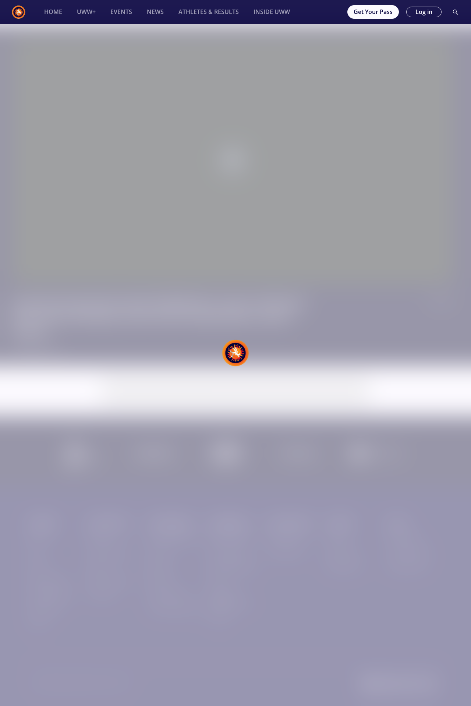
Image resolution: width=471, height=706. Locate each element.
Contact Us (102, 594)
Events (37, 552)
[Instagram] (389, 684)
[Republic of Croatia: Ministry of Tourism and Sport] (379, 458)
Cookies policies (407, 566)
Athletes (159, 566)
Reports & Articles (111, 580)
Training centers (169, 594)
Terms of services (409, 552)
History (97, 537)
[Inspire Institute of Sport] (82, 464)
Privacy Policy (404, 537)
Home (36, 537)
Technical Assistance (174, 608)
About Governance (231, 537)
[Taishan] (298, 454)
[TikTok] (409, 684)
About (335, 537)
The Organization (110, 552)
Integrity (219, 617)
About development (173, 537)
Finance (218, 580)
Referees (160, 580)
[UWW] (23, 12)
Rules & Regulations (233, 566)
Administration (286, 552)
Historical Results (50, 594)
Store (35, 566)
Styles (96, 566)
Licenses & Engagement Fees (230, 598)
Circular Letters (228, 552)
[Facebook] (369, 684)
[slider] (232, 272)
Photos (37, 622)
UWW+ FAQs (44, 608)
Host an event (285, 537)
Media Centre (344, 566)
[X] (429, 684)
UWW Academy (48, 580)
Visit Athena (342, 552)
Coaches (159, 552)
